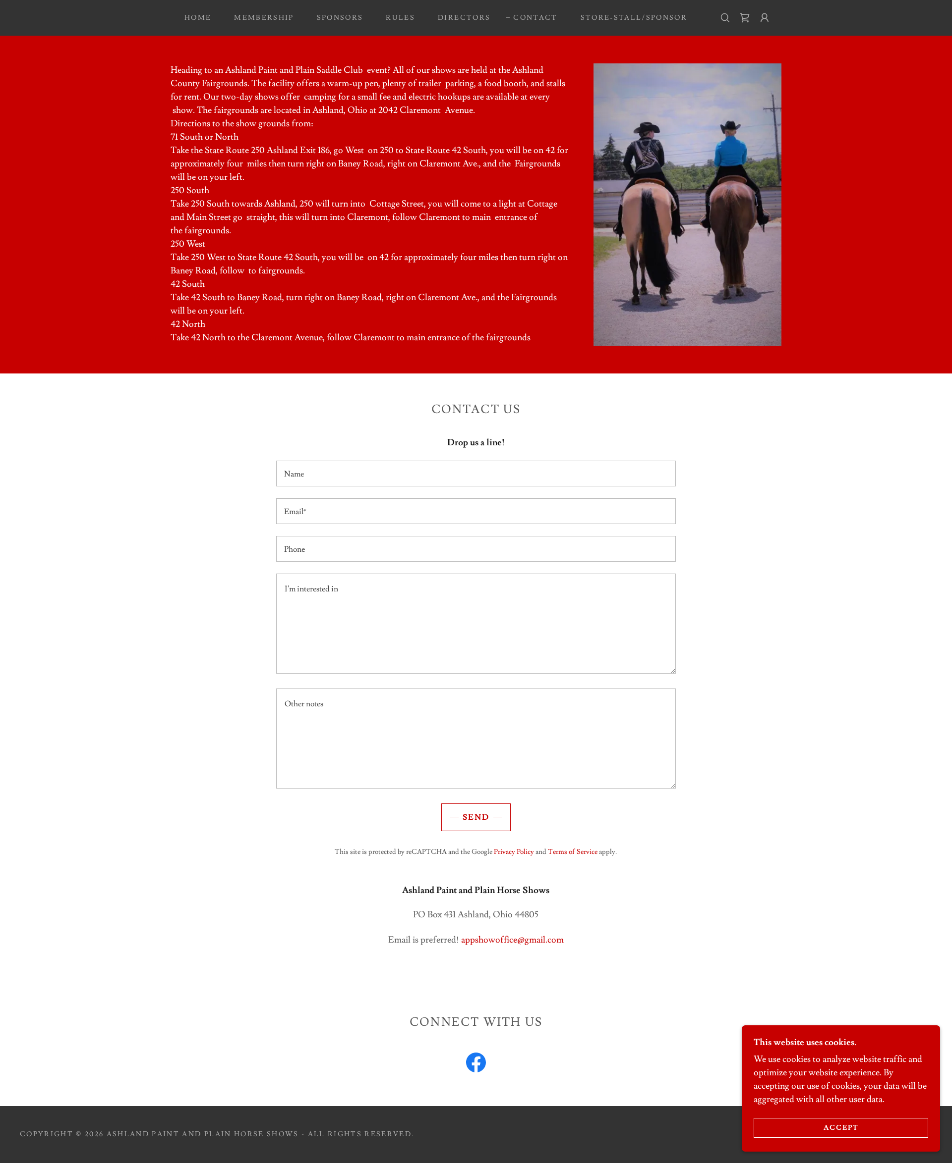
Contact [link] (535, 17)
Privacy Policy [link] (514, 851)
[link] (745, 18)
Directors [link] (464, 17)
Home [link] (197, 17)
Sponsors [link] (340, 17)
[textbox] (475, 473)
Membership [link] (264, 17)
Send (476, 817)
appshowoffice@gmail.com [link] (512, 940)
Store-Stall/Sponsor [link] (634, 17)
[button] (764, 18)
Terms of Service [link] (572, 851)
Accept (841, 1127)
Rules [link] (400, 17)
